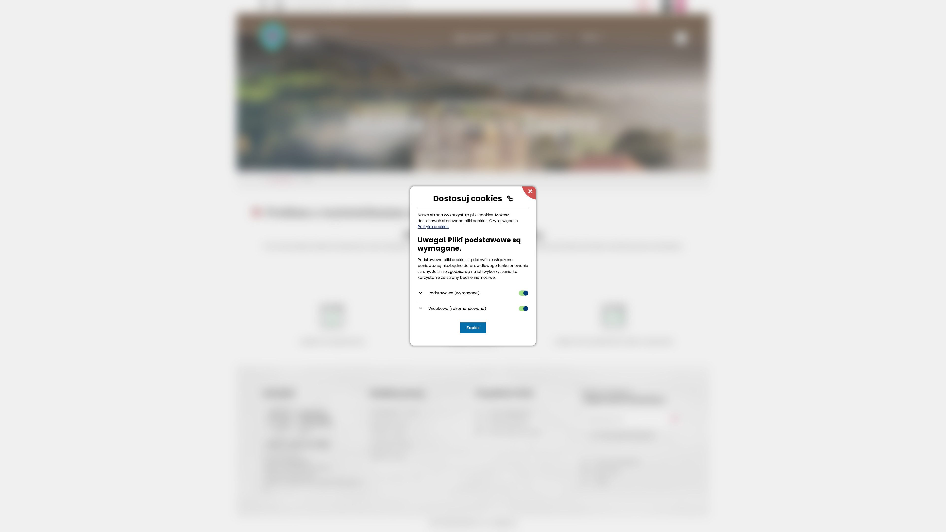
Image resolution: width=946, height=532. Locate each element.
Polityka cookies (433, 227)
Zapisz (473, 328)
